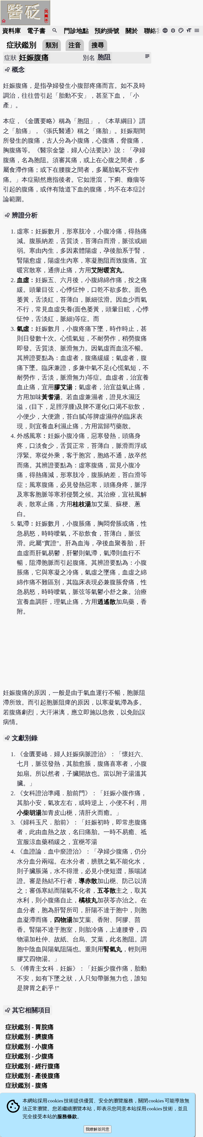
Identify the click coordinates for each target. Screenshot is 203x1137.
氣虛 (23, 328)
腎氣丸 (112, 949)
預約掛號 (107, 30)
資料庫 (11, 30)
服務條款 (67, 1116)
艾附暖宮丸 (106, 270)
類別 (52, 45)
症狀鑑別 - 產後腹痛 (32, 1075)
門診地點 (76, 30)
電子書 (36, 30)
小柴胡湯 (29, 812)
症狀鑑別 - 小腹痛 (29, 1046)
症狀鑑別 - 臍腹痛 (29, 1036)
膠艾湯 (63, 387)
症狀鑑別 (21, 45)
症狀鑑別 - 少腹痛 (29, 1056)
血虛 (23, 280)
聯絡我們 (156, 30)
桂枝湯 (82, 504)
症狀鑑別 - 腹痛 (26, 1085)
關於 (132, 30)
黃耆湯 (51, 397)
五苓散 (106, 890)
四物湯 (63, 919)
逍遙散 (106, 601)
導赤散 (88, 881)
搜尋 (98, 45)
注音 (75, 45)
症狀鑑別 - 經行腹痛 (32, 1066)
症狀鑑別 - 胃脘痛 (29, 1027)
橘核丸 (88, 900)
